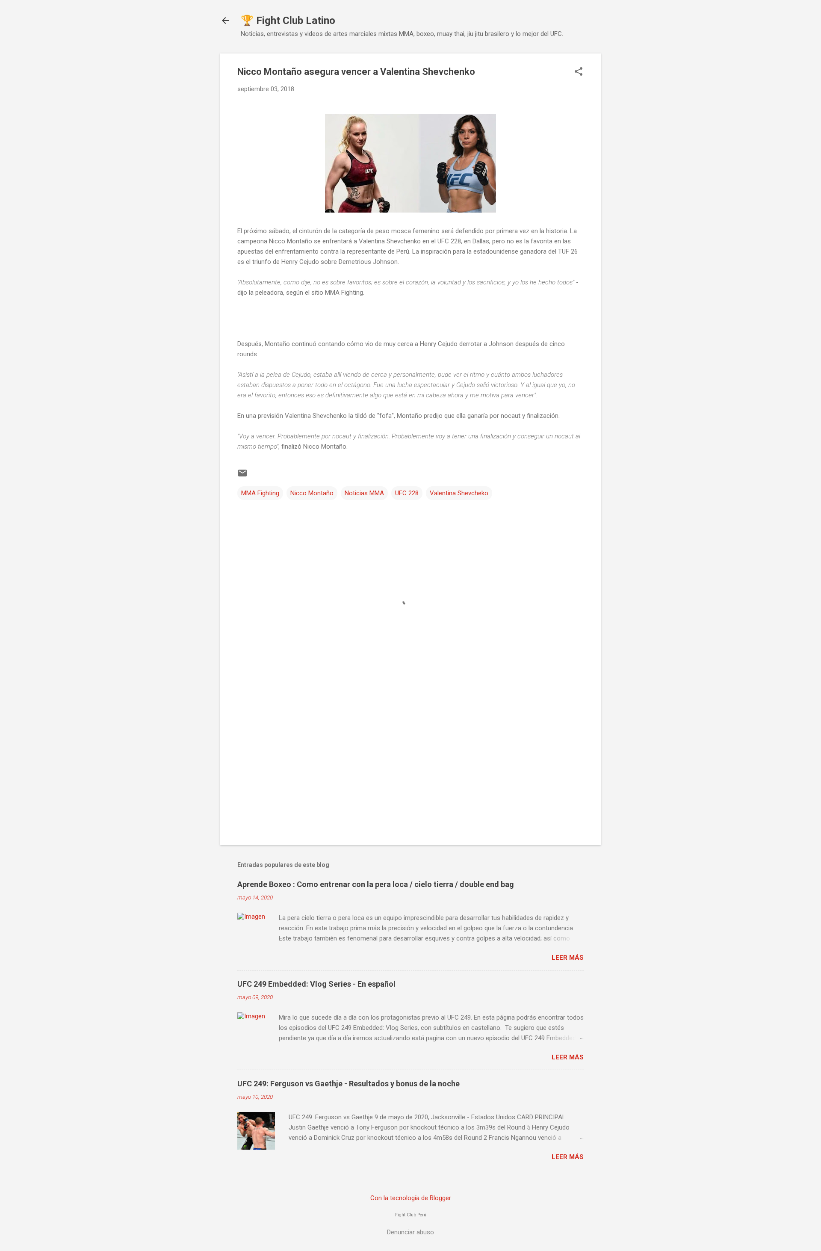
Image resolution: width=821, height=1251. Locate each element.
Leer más (568, 957)
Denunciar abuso (410, 1232)
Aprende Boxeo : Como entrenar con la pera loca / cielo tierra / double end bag (375, 884)
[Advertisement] (410, 765)
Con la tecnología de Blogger (410, 1198)
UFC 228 (407, 493)
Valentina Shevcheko (459, 493)
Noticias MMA (364, 493)
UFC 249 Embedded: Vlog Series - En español (316, 983)
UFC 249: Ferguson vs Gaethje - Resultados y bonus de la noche (348, 1083)
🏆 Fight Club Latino (288, 21)
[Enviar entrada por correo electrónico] (242, 476)
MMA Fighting (260, 493)
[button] (578, 72)
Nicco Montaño (312, 493)
